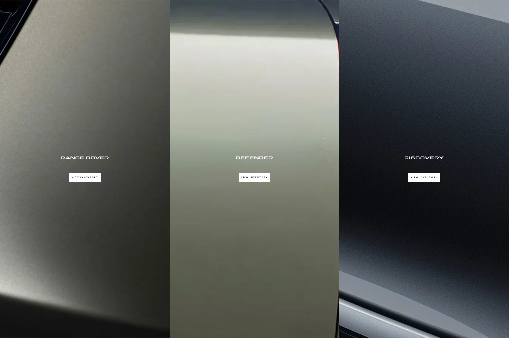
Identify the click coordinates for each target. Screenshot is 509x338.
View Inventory (85, 177)
